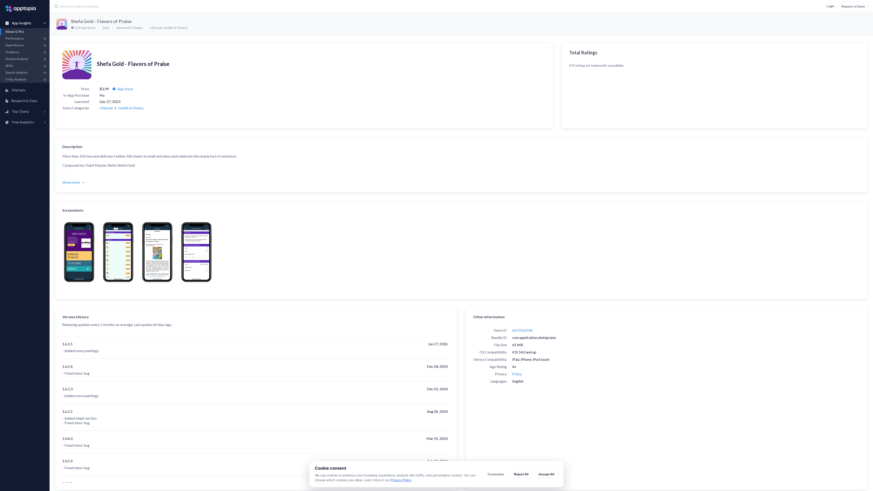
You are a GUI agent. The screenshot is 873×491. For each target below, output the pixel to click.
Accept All (546, 474)
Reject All (521, 474)
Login (830, 6)
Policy (517, 374)
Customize (496, 474)
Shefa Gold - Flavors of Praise (101, 21)
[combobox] (327, 6)
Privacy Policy (401, 480)
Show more (71, 182)
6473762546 (522, 330)
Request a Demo (853, 6)
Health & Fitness (176, 28)
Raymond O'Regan (129, 28)
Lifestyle (156, 28)
